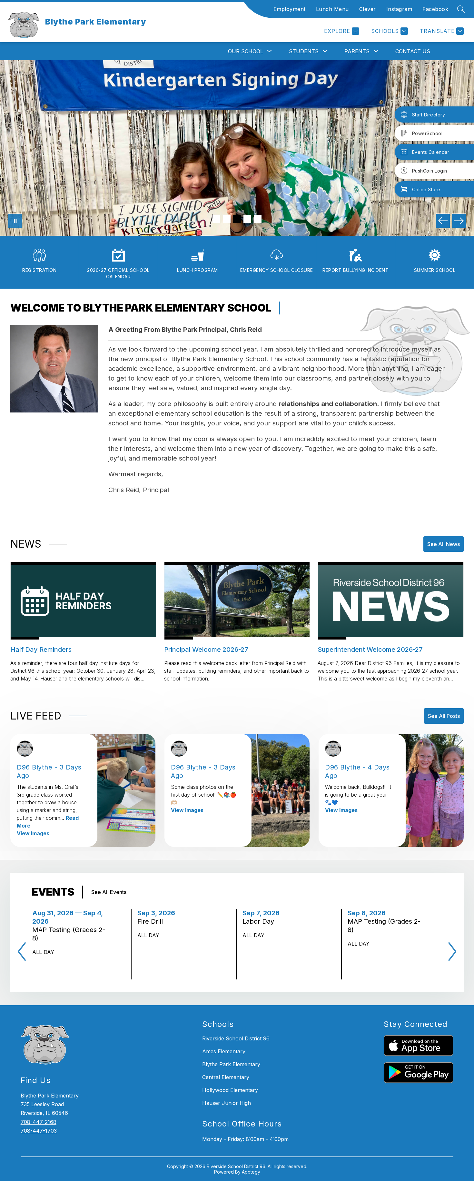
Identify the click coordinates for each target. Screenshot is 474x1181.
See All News (443, 544)
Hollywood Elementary (230, 1090)
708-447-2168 (38, 1122)
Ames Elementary (223, 1051)
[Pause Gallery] (15, 220)
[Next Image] (459, 220)
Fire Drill (152, 921)
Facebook (435, 9)
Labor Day (260, 921)
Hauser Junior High (226, 1103)
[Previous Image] (443, 220)
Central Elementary (225, 1077)
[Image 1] (216, 219)
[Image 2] (227, 219)
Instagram (399, 9)
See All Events (108, 892)
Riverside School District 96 (236, 1038)
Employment (289, 9)
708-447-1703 (39, 1130)
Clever (367, 9)
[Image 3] (237, 219)
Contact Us (412, 51)
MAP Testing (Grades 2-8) (68, 934)
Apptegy (251, 1172)
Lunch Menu (332, 9)
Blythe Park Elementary (231, 1064)
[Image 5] (258, 219)
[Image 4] (247, 219)
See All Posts (444, 716)
